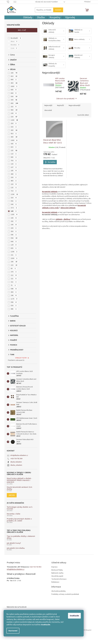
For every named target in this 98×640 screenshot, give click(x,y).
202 (13, 106)
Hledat (58, 10)
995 (13, 309)
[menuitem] (28, 17)
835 (13, 248)
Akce (14, 41)
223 (14, 265)
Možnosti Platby (57, 570)
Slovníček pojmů (57, 576)
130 (13, 164)
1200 (14, 120)
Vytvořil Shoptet (85, 630)
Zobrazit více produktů (65, 98)
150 (14, 117)
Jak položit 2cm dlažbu (16, 548)
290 (14, 262)
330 (13, 177)
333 (13, 127)
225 (14, 150)
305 (13, 144)
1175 (14, 299)
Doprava (54, 567)
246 (13, 295)
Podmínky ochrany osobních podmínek (65, 594)
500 (14, 96)
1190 (14, 252)
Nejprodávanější (74, 105)
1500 (14, 258)
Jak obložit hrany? (14, 543)
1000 (14, 140)
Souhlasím (74, 615)
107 (13, 167)
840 (13, 241)
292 (13, 221)
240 (13, 224)
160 (13, 218)
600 (14, 103)
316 (13, 198)
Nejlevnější (48, 105)
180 (13, 228)
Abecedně (48, 110)
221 (13, 278)
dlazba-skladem (16, 462)
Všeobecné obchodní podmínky (46, 2)
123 (13, 154)
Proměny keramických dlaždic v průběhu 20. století (19, 520)
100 (13, 113)
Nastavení (12, 630)
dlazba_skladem (16, 465)
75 (13, 285)
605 (13, 90)
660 (13, 79)
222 (13, 275)
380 (13, 292)
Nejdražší (60, 105)
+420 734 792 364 (16, 458)
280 (14, 130)
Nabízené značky (57, 573)
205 (13, 170)
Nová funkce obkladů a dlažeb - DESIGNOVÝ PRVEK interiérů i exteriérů (19, 480)
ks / (22, 30)
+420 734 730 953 (35, 567)
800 (13, 93)
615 (13, 147)
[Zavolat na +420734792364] (10, 2)
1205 (14, 214)
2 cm (14, 48)
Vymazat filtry (21, 358)
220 (13, 184)
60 (13, 268)
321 (13, 282)
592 (13, 201)
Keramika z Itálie (13, 514)
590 (13, 302)
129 (13, 245)
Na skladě (16, 38)
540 (13, 204)
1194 (14, 194)
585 (13, 157)
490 (13, 174)
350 (13, 231)
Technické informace (58, 579)
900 (14, 110)
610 (14, 76)
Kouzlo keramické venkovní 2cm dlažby (19, 488)
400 (14, 137)
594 (14, 238)
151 (13, 255)
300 (14, 100)
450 (14, 83)
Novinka (15, 45)
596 (13, 289)
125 (13, 187)
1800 (14, 86)
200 (14, 73)
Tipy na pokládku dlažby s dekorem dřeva (21, 537)
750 (13, 160)
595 (13, 235)
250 (13, 123)
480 (13, 181)
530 (13, 305)
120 (13, 211)
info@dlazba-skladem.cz (19, 455)
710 (13, 191)
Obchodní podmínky (58, 591)
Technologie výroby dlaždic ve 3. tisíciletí (20, 508)
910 (13, 133)
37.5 (14, 208)
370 (13, 272)
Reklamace (55, 582)
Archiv (12, 495)
